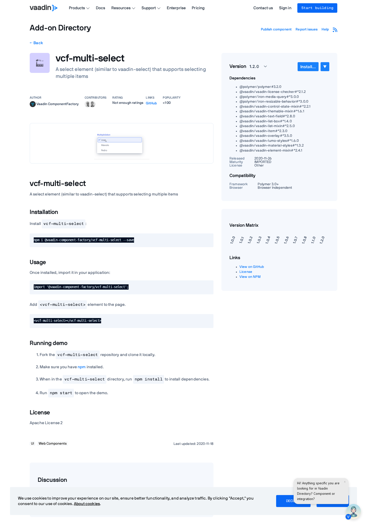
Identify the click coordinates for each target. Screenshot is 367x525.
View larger (122, 143)
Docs (100, 8)
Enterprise (176, 8)
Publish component (276, 29)
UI (32, 443)
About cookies (87, 504)
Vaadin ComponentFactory (57, 104)
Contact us (263, 8)
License (245, 272)
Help (325, 29)
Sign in (285, 8)
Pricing (198, 8)
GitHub (151, 103)
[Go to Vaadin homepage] (43, 8)
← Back (36, 43)
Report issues (307, 29)
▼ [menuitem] (325, 66)
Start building (317, 8)
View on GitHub (251, 267)
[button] (255, 66)
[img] (32, 104)
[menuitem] (308, 66)
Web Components (53, 443)
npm (82, 367)
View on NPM (250, 277)
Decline (293, 501)
